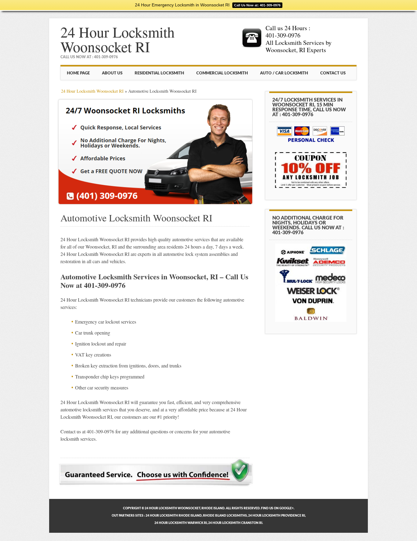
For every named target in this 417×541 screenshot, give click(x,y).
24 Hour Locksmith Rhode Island (174, 515)
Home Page (78, 73)
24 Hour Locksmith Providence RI (276, 515)
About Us (112, 73)
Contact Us (333, 73)
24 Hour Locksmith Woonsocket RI (117, 39)
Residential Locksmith (159, 73)
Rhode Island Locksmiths (225, 515)
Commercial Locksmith (222, 73)
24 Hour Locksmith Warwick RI (180, 523)
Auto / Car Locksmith (284, 73)
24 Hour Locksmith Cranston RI (235, 523)
